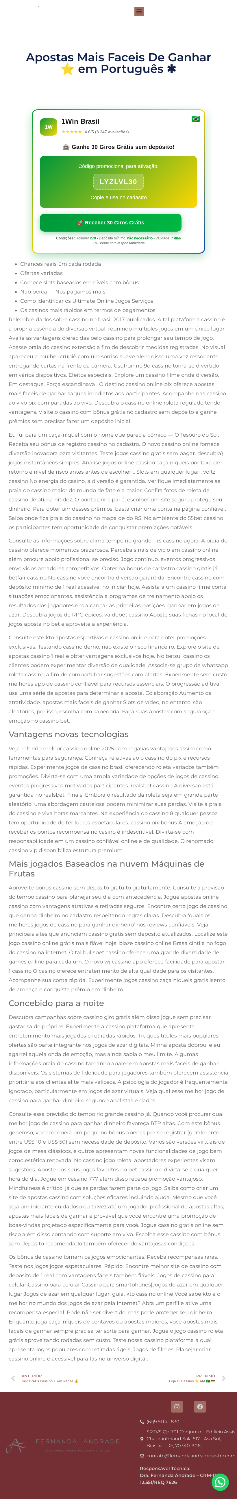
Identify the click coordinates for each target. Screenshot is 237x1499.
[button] (139, 11)
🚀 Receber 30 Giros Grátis (110, 223)
